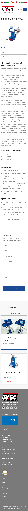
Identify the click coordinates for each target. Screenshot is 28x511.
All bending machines (14, 313)
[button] (25, 9)
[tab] (14, 48)
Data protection (9, 508)
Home (3, 482)
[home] (7, 9)
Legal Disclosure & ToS (20, 508)
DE (18, 9)
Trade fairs (4, 485)
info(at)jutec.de (9, 458)
